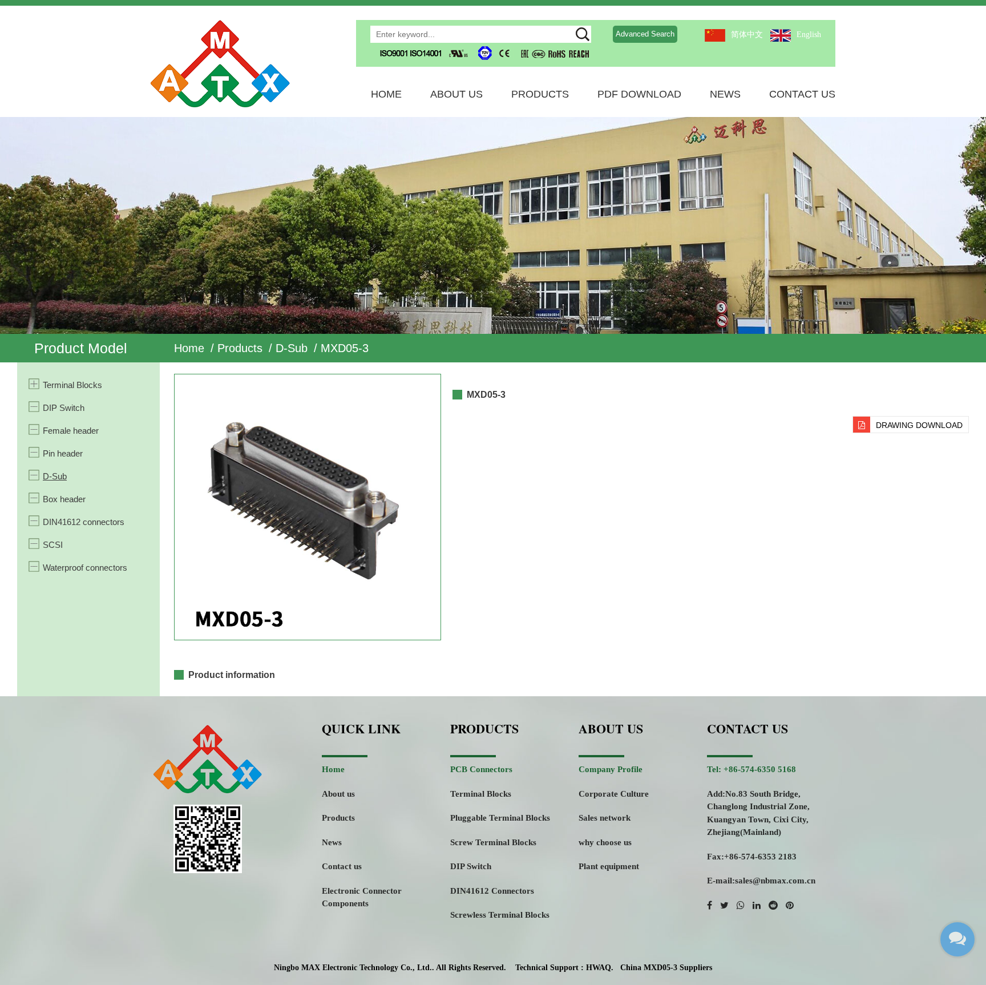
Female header (71, 430)
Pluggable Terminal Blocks (500, 817)
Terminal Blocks (72, 385)
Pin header (63, 453)
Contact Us (802, 94)
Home (386, 94)
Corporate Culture (614, 793)
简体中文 (747, 34)
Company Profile (610, 769)
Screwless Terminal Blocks (499, 914)
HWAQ (598, 967)
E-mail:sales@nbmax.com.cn (761, 880)
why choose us (605, 842)
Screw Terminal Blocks (493, 842)
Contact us (342, 866)
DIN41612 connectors (83, 522)
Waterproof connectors (85, 567)
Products (540, 94)
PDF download (639, 94)
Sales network (605, 817)
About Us (456, 94)
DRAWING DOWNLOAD (919, 425)
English (809, 34)
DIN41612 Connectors (492, 890)
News (725, 94)
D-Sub (292, 348)
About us (338, 793)
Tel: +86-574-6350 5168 (751, 769)
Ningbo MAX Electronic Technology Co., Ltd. (353, 967)
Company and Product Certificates (475, 112)
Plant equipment (609, 866)
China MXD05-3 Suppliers (666, 967)
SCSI (53, 545)
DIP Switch (63, 408)
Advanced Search (645, 34)
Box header (64, 499)
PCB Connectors (481, 769)
